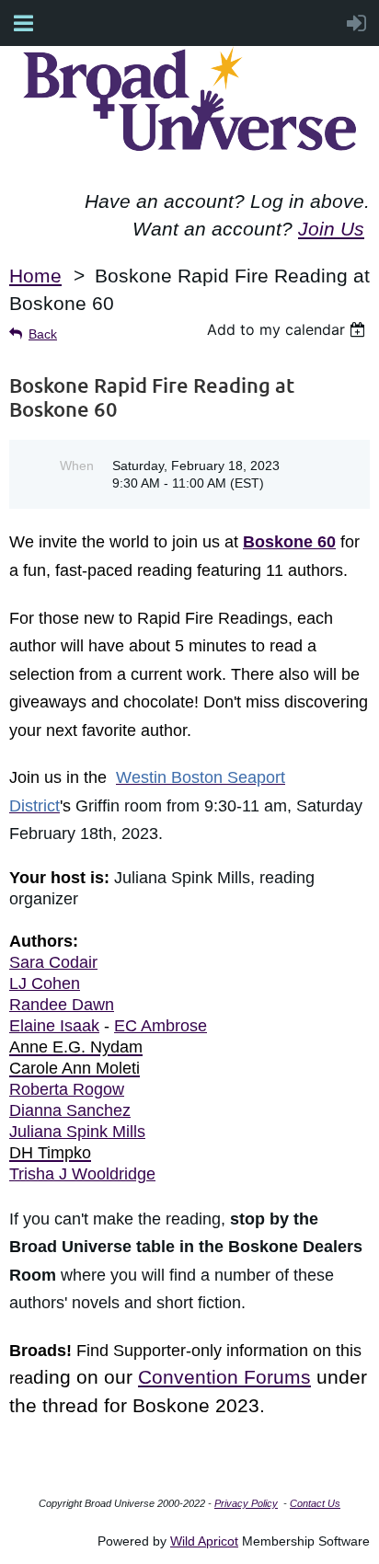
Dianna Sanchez (70, 1110)
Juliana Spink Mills (77, 1131)
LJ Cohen (44, 983)
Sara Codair (53, 962)
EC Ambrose (160, 1026)
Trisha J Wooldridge (82, 1174)
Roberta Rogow (66, 1089)
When (77, 465)
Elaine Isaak (54, 1026)
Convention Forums (224, 1377)
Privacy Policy (246, 1503)
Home (35, 276)
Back (43, 334)
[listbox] (288, 329)
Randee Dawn (61, 1004)
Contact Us (315, 1503)
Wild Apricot (204, 1541)
